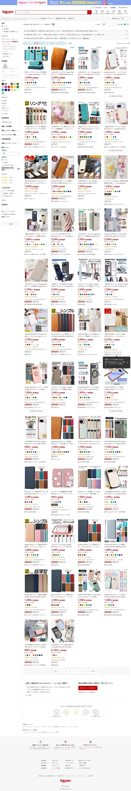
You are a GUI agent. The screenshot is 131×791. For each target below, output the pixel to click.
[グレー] (6, 84)
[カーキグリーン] (17, 84)
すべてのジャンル (6, 18)
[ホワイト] (9, 84)
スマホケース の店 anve (59, 147)
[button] (124, 8)
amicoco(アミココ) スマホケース (115, 204)
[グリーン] (17, 87)
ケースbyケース (30, 198)
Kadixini (28, 354)
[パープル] (9, 90)
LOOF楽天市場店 (111, 462)
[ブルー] (3, 90)
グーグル (4, 101)
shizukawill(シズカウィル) (33, 407)
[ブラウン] (12, 84)
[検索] (90, 12)
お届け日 (4, 157)
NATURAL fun (110, 92)
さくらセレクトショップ (60, 304)
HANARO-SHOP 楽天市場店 (61, 92)
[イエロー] (15, 87)
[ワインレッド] (6, 87)
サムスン (4, 105)
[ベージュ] (15, 84)
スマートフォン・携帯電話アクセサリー (54, 726)
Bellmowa (56, 665)
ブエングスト (56, 459)
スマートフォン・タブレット (21, 18)
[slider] (1, 68)
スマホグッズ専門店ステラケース (35, 147)
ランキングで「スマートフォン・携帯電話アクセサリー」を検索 (41, 732)
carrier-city (82, 304)
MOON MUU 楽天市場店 (86, 147)
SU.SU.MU (109, 565)
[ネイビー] (6, 90)
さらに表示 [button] (6, 56)
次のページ (94, 671)
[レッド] (9, 87)
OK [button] (127, 362)
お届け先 (4, 150)
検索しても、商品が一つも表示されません (38, 692)
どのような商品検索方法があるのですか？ (38, 689)
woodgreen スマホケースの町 (61, 515)
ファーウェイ (5, 110)
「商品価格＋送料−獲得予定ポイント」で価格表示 (36, 24)
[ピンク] (3, 87)
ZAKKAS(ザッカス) (111, 304)
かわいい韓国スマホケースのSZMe (115, 147)
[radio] (2, 26)
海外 (7, 147)
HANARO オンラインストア (60, 201)
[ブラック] (3, 84)
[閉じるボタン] (127, 31)
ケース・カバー (73, 726)
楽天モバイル (5, 108)
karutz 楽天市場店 (84, 462)
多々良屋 (28, 92)
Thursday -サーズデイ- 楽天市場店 (35, 462)
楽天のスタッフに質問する (88, 688)
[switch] (18, 169)
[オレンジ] (12, 87)
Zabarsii (82, 198)
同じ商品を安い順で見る (116, 96)
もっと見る (28, 695)
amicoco (4, 103)
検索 (11, 75)
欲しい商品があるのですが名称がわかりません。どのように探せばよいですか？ (49, 687)
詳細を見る (86, 38)
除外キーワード (6, 217)
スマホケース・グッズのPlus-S (61, 254)
